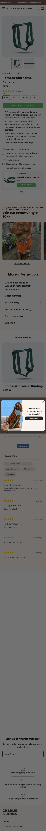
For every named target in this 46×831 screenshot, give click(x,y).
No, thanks (34, 422)
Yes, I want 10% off (34, 418)
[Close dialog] (43, 402)
